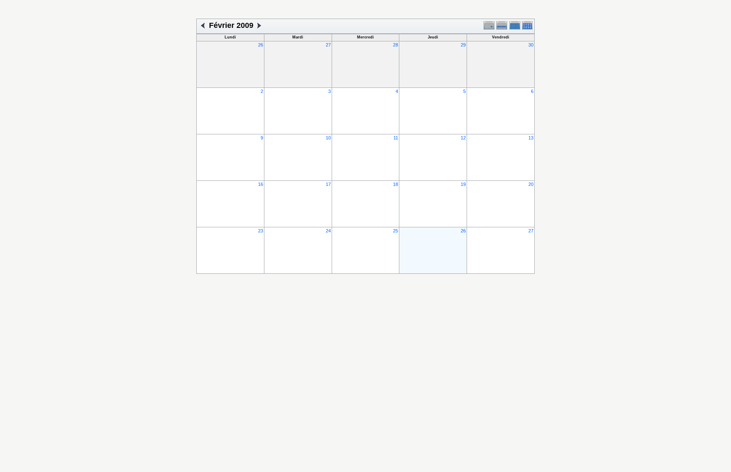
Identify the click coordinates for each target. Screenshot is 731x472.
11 (395, 137)
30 (530, 44)
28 (395, 44)
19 (463, 184)
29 (463, 44)
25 (395, 230)
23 (260, 230)
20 (530, 184)
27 (328, 44)
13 (530, 137)
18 (395, 184)
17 (328, 184)
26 (260, 44)
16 (260, 184)
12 (463, 137)
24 (328, 230)
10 (328, 137)
